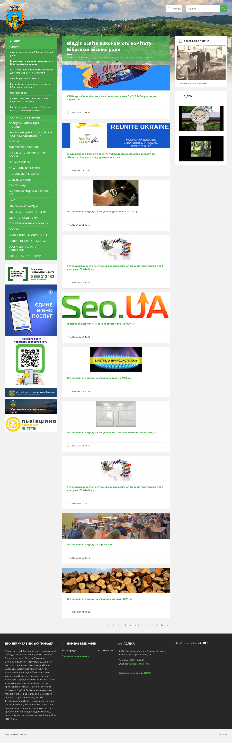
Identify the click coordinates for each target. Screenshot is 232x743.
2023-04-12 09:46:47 (80, 282)
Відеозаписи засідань (24, 147)
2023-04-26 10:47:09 (80, 112)
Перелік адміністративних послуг (27, 154)
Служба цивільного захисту (24, 78)
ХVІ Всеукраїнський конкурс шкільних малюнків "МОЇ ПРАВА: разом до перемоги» (111, 97)
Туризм (13, 141)
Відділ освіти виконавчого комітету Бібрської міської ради (31, 62)
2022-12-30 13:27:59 (80, 557)
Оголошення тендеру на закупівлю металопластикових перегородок (111, 432)
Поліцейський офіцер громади (23, 125)
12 (162, 625)
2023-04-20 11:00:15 (80, 224)
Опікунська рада (19, 179)
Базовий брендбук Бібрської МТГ (28, 192)
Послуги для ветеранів (24, 117)
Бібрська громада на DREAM (27, 212)
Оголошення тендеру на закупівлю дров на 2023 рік (99, 599)
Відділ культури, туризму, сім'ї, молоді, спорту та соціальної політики (31, 109)
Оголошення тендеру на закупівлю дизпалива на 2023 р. (102, 211)
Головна (71, 57)
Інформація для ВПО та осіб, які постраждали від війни (30, 134)
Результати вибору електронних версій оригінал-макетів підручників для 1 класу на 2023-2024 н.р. (115, 488)
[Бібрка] (201, 160)
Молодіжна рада (19, 92)
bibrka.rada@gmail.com (137, 663)
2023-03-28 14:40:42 (80, 336)
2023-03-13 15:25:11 (80, 503)
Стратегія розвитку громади (28, 223)
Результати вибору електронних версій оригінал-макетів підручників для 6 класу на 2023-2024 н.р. (115, 267)
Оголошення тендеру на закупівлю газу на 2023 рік (99, 378)
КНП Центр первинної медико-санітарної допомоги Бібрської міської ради (31, 71)
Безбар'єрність (19, 162)
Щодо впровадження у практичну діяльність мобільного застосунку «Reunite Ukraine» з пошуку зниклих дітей (111, 155)
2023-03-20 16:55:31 (80, 445)
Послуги (14, 229)
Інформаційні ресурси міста (27, 235)
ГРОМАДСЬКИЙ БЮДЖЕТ (24, 173)
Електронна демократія (25, 217)
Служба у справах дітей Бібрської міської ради (31, 54)
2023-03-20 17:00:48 (80, 391)
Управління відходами (24, 168)
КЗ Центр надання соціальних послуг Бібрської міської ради (29, 100)
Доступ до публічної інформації (22, 248)
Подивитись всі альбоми (193, 83)
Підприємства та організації (28, 241)
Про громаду (17, 185)
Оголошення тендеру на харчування (90, 544)
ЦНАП (12, 200)
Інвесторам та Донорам (24, 256)
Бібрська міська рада (23, 206)
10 (151, 625)
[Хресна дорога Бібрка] (201, 129)
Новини (83, 57)
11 (157, 625)
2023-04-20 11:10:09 (80, 170)
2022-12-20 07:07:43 (80, 612)
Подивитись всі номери (75, 655)
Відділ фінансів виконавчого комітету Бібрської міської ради (30, 85)
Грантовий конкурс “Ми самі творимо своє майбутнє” (101, 323)
